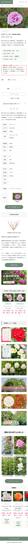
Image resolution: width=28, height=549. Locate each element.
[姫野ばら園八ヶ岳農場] (6, 2)
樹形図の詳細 (14, 265)
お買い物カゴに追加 (14, 94)
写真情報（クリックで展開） (10, 323)
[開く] (26, 2)
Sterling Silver (19, 188)
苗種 (2, 79)
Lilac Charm (12, 188)
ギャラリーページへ (14, 481)
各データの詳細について (14, 207)
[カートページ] (23, 2)
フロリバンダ (4, 31)
